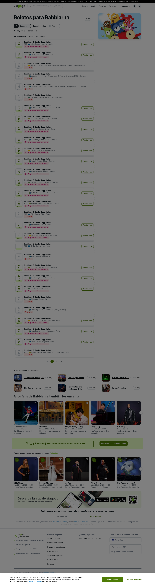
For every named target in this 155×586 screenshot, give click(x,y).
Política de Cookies (35, 582)
